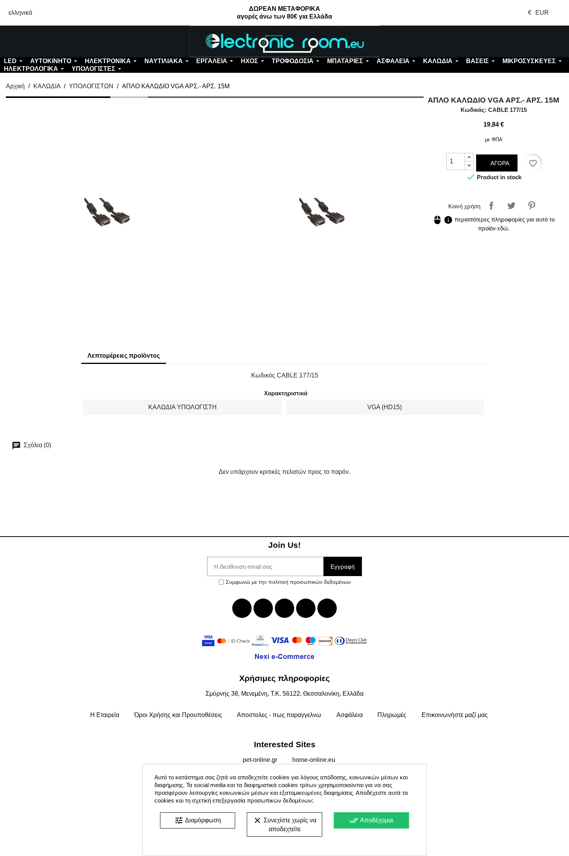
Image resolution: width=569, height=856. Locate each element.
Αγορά (499, 163)
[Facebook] (242, 608)
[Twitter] (263, 608)
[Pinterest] (327, 608)
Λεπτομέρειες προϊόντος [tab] (123, 355)
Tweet (511, 205)
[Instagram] (305, 608)
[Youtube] (284, 608)
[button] (47, 41)
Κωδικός (263, 375)
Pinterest (531, 205)
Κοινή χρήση (491, 205)
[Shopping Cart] (521, 41)
